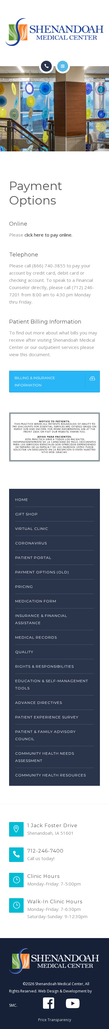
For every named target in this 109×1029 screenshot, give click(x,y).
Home (21, 499)
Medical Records (36, 637)
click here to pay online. (48, 235)
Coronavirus (31, 543)
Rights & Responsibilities (44, 666)
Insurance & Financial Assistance (41, 619)
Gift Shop (26, 514)
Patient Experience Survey (46, 717)
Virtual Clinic (31, 528)
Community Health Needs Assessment (44, 757)
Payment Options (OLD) (42, 572)
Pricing (24, 586)
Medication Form (35, 601)
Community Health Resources (50, 775)
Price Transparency (54, 1019)
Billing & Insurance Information (35, 381)
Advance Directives (38, 702)
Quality (24, 652)
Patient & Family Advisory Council (45, 735)
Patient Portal (33, 557)
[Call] (46, 66)
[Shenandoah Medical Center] (54, 32)
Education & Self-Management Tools (51, 684)
